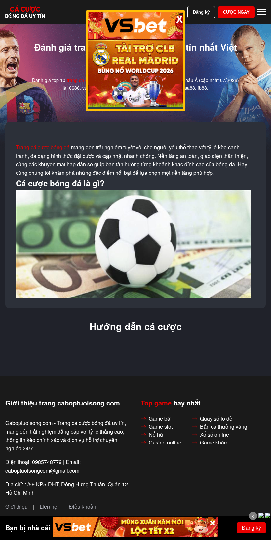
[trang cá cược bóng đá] (25, 12)
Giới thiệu (16, 506)
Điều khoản (82, 506)
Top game (156, 403)
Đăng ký (201, 12)
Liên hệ (48, 506)
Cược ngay (236, 12)
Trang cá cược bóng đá (43, 147)
